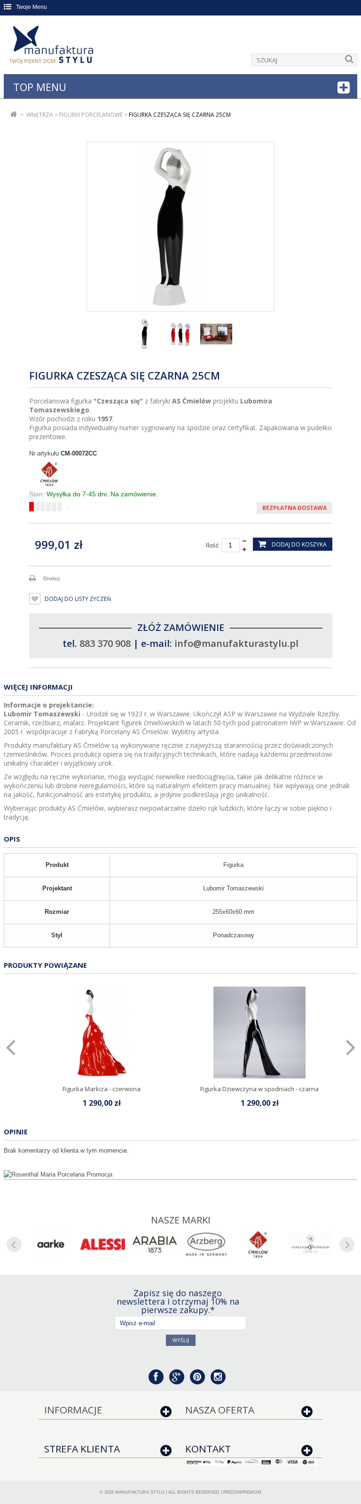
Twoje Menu (31, 7)
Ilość (212, 545)
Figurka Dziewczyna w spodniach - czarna (259, 1089)
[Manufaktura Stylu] (52, 46)
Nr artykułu (44, 453)
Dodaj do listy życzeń (77, 599)
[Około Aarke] (51, 1244)
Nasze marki (181, 1220)
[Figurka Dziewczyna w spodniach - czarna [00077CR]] (259, 1033)
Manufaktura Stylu (140, 1492)
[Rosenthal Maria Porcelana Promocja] (180, 1174)
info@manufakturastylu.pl (236, 643)
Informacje (73, 1409)
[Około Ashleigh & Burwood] (310, 1244)
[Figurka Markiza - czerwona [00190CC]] (101, 1033)
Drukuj (51, 578)
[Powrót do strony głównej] (13, 115)
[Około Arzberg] (206, 1244)
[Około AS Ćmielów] (258, 1244)
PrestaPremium (242, 1492)
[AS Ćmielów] (180, 474)
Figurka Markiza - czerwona (102, 1089)
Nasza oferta (219, 1409)
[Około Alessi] (102, 1244)
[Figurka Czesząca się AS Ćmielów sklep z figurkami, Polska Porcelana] (145, 334)
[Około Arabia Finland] (154, 1244)
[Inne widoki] (90, 334)
